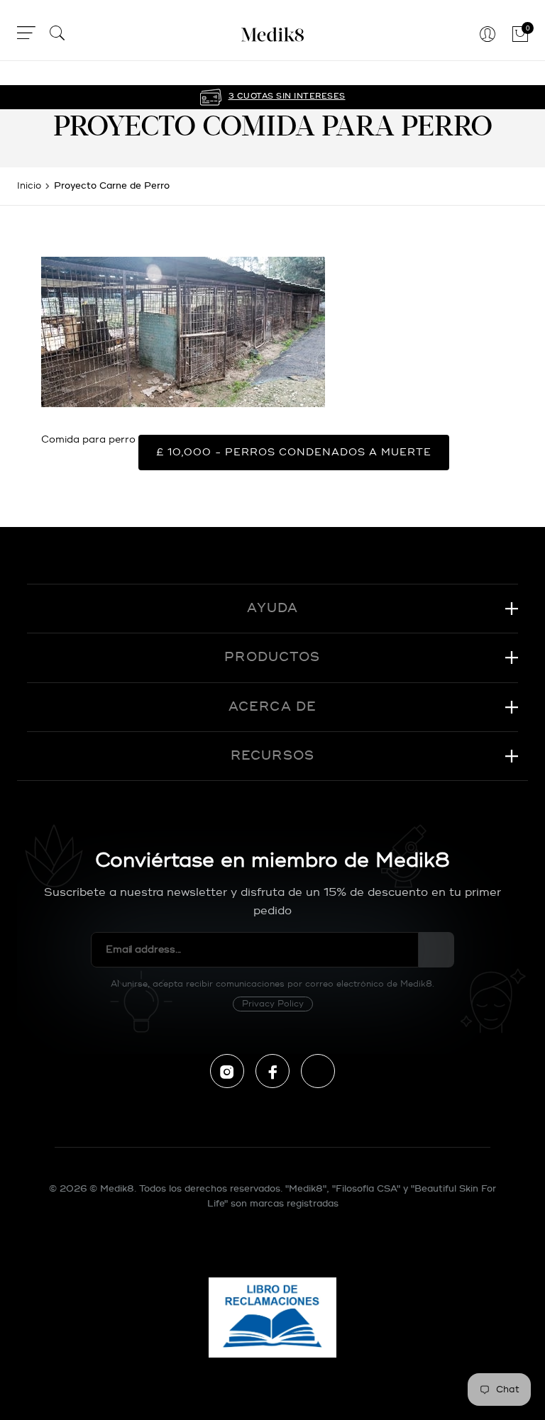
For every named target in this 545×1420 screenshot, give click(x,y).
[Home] (272, 34)
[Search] (57, 35)
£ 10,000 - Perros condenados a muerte (293, 452)
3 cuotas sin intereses (287, 96)
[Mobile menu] (26, 35)
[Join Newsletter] (436, 949)
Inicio (29, 186)
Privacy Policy (273, 1004)
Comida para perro (88, 439)
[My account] (487, 35)
